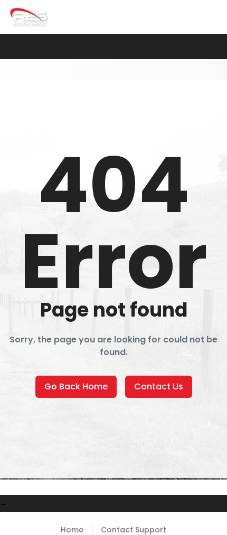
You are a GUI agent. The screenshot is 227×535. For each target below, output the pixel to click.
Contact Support (133, 529)
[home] (29, 16)
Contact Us (158, 386)
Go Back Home (76, 386)
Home (72, 529)
